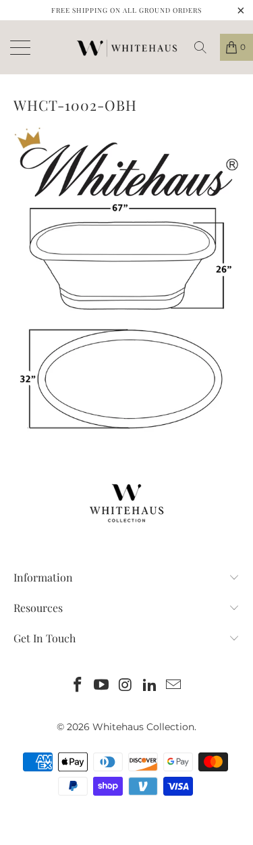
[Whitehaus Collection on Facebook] (77, 685)
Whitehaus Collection (143, 727)
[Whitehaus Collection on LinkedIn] (150, 685)
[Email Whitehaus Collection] (174, 685)
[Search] (205, 47)
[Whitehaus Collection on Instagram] (126, 685)
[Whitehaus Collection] (126, 47)
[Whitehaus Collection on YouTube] (102, 685)
